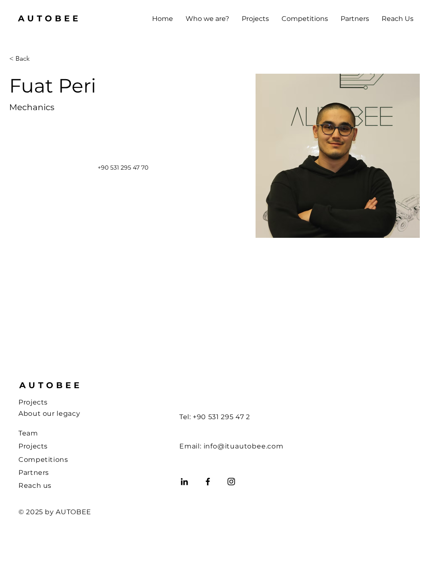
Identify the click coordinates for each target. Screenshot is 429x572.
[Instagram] (231, 482)
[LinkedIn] (184, 482)
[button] (207, 18)
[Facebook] (208, 482)
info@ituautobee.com (244, 446)
